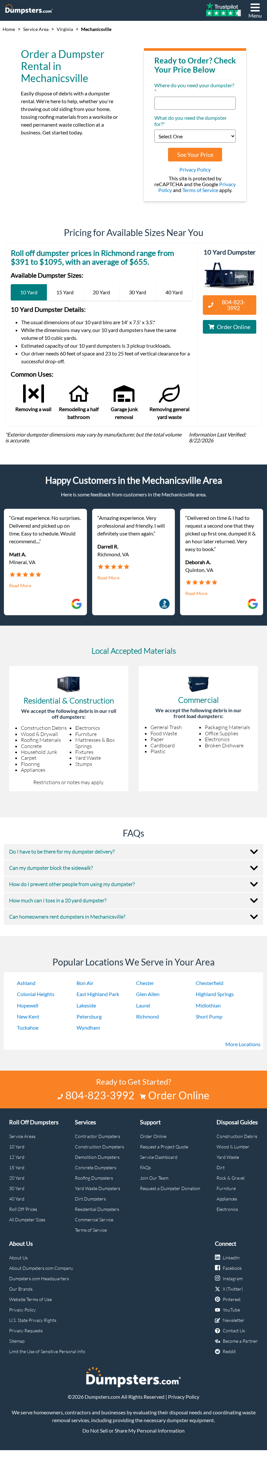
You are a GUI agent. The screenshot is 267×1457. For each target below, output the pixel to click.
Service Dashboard (158, 1157)
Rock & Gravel (231, 1178)
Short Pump (209, 1016)
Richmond (147, 1016)
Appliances (227, 1198)
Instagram (233, 1278)
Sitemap (16, 1341)
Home (9, 29)
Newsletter (234, 1320)
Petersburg (89, 1016)
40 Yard (16, 1198)
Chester (145, 983)
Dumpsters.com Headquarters (39, 1278)
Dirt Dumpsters (90, 1198)
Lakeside (86, 1005)
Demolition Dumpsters (97, 1157)
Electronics (227, 1209)
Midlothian (208, 1005)
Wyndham (88, 1027)
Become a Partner (240, 1341)
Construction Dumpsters (99, 1146)
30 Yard (16, 1188)
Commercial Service (94, 1219)
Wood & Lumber (233, 1146)
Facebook (232, 1268)
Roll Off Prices (23, 1209)
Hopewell (27, 1005)
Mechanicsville (96, 29)
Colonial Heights (35, 994)
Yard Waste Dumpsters (97, 1188)
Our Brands (21, 1289)
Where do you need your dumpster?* (194, 88)
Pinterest (232, 1299)
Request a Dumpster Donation (170, 1188)
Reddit (229, 1351)
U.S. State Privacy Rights (32, 1320)
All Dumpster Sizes (27, 1219)
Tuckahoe (27, 1027)
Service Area (36, 29)
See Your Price (195, 154)
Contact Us (234, 1330)
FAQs (145, 1167)
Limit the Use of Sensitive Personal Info (47, 1351)
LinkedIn (231, 1257)
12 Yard (16, 1157)
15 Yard (16, 1167)
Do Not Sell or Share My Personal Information (133, 1430)
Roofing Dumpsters (94, 1178)
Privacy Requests (26, 1330)
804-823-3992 (233, 305)
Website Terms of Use (30, 1299)
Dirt (221, 1167)
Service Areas (22, 1136)
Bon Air (85, 983)
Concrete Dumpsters (95, 1167)
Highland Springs (215, 994)
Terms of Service (200, 190)
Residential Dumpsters (97, 1209)
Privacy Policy (195, 169)
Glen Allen (148, 994)
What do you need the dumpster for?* (190, 121)
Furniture (226, 1188)
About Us (18, 1257)
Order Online (233, 326)
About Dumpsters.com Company (41, 1268)
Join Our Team (154, 1178)
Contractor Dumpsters (97, 1136)
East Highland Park (98, 994)
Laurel (143, 1005)
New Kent (28, 1016)
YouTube (231, 1309)
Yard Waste (228, 1157)
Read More (20, 585)
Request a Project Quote (164, 1146)
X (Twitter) (233, 1289)
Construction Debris (237, 1136)
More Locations (242, 1044)
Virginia (65, 29)
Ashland (26, 983)
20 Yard (16, 1178)
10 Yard (16, 1146)
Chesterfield (209, 983)
